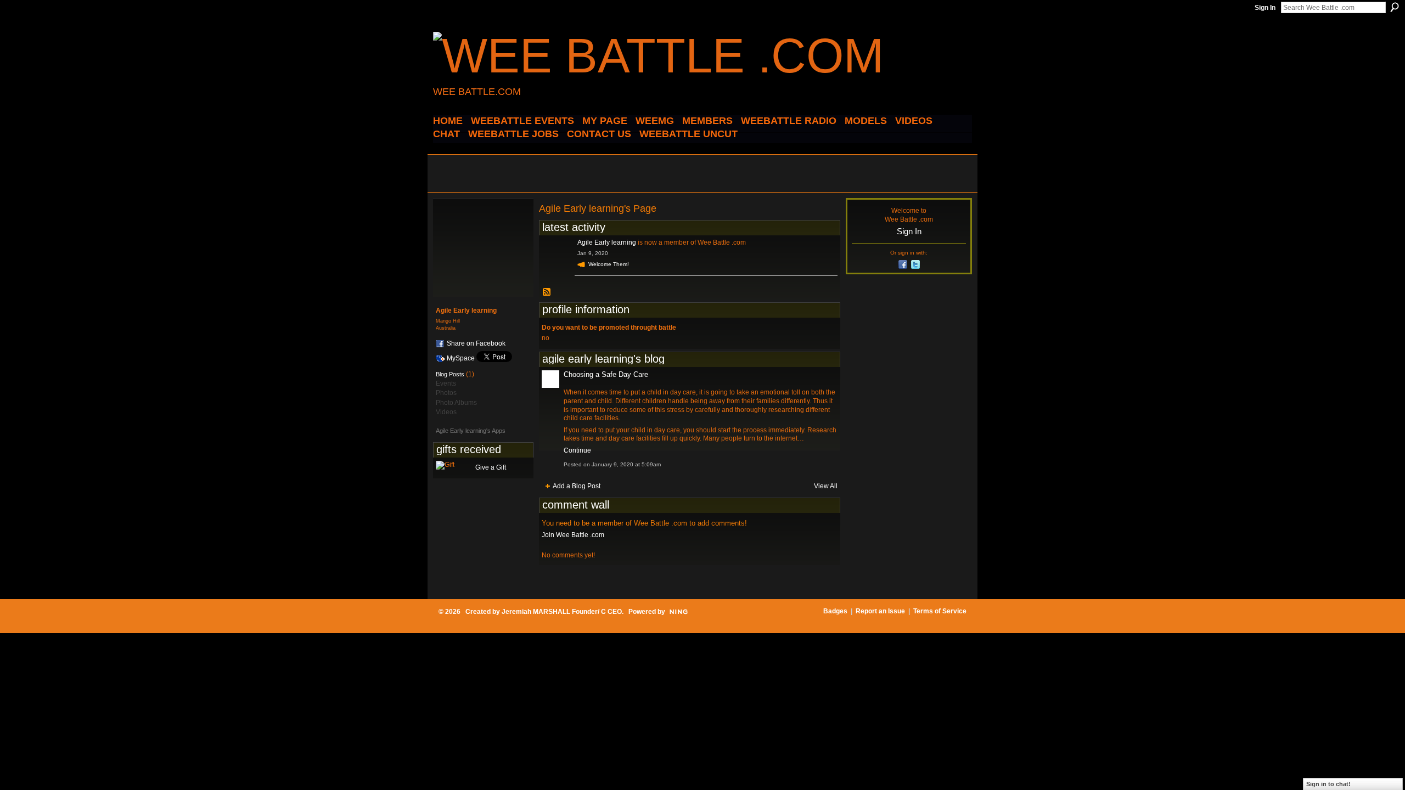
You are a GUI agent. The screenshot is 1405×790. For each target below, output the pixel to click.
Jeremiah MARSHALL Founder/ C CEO (562, 612)
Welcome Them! (608, 264)
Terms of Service (939, 611)
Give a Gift (490, 467)
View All (826, 486)
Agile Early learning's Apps (470, 430)
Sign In (1265, 8)
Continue (577, 450)
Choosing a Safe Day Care (606, 374)
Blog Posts (450, 374)
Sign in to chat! (1328, 784)
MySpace (461, 358)
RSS (547, 292)
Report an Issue (880, 611)
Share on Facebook (476, 343)
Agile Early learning (606, 242)
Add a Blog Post (576, 486)
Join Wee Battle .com (573, 535)
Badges (835, 611)
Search (1394, 7)
